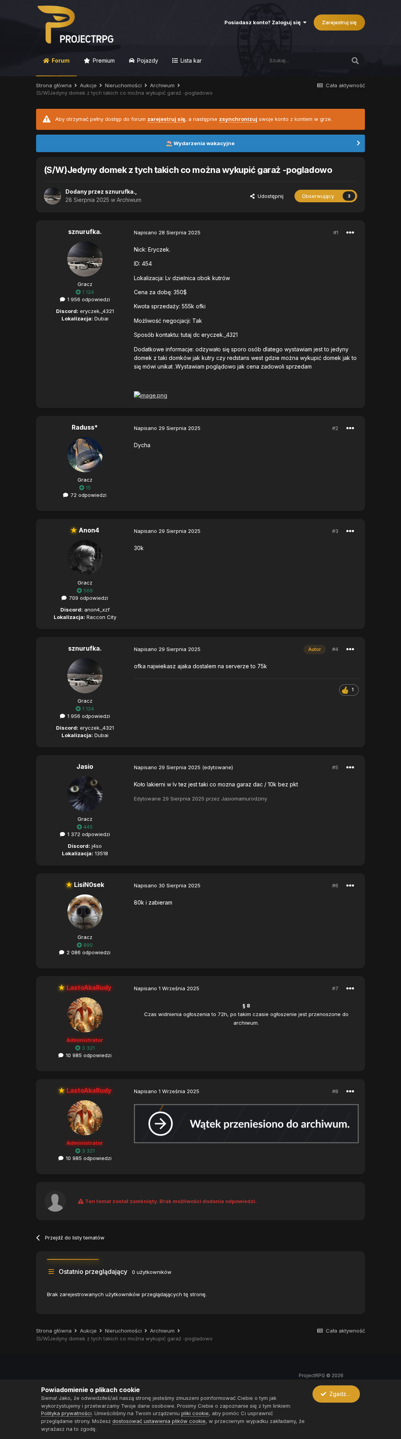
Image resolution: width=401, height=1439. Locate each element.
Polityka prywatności (66, 1413)
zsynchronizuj (238, 119)
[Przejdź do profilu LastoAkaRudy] (85, 1014)
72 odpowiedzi (88, 495)
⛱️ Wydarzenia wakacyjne (200, 143)
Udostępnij (269, 196)
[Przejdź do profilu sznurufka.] (52, 196)
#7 (335, 988)
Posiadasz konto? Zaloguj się (263, 22)
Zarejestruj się (339, 22)
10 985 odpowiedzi (88, 1055)
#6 (335, 885)
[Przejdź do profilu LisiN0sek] (85, 912)
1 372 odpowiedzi (88, 834)
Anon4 (84, 530)
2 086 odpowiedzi (87, 952)
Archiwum (129, 199)
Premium (103, 60)
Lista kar (190, 60)
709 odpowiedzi (87, 598)
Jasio (84, 766)
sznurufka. (120, 191)
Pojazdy (146, 60)
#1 (335, 232)
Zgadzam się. (343, 1393)
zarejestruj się (166, 119)
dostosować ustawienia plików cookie (159, 1421)
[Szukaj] (355, 60)
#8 (335, 1091)
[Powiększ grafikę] (246, 1122)
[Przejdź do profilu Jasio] (85, 793)
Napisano (167, 232)
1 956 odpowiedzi (88, 299)
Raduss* (85, 427)
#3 (335, 531)
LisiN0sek (85, 885)
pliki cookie (195, 1413)
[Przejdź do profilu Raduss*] (85, 454)
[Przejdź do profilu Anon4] (85, 557)
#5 (335, 767)
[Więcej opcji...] (350, 232)
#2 (335, 428)
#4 (335, 649)
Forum (60, 60)
